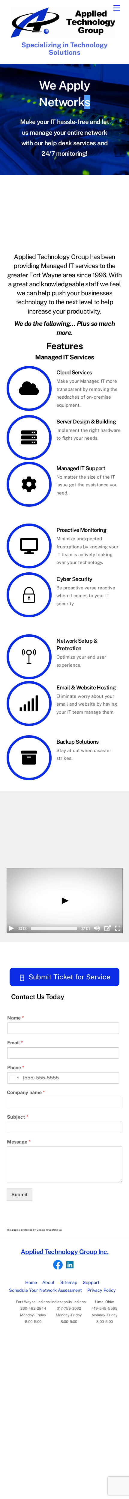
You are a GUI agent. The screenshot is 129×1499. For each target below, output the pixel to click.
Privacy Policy (101, 1290)
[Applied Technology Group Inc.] (63, 35)
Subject (17, 1117)
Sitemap (68, 1282)
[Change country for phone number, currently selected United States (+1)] (14, 1078)
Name (15, 1018)
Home (31, 1282)
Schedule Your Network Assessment (45, 1290)
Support (91, 1282)
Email (15, 1043)
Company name (26, 1092)
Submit (19, 1194)
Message (18, 1142)
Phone (15, 1067)
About (48, 1282)
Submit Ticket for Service (69, 977)
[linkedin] (70, 1264)
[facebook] (58, 1264)
